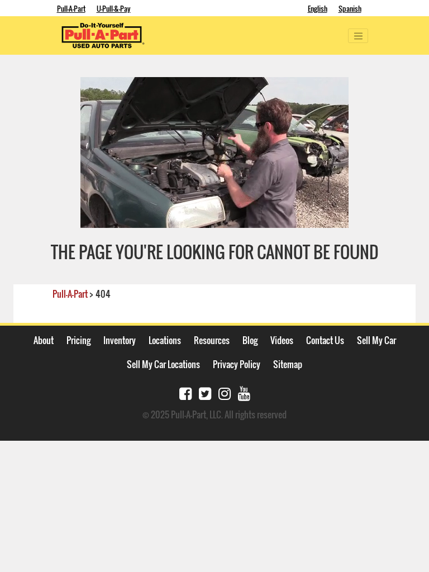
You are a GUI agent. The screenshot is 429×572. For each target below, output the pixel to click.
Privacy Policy (236, 364)
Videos (281, 340)
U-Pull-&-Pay (114, 8)
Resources (212, 340)
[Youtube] (244, 392)
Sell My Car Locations (163, 364)
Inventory (119, 340)
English (317, 8)
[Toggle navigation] (358, 35)
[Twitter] (205, 392)
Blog (250, 340)
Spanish (350, 8)
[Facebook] (185, 392)
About (44, 340)
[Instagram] (224, 392)
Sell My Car (376, 340)
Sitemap (287, 364)
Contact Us (325, 340)
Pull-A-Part (71, 8)
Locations (165, 340)
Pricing (78, 340)
